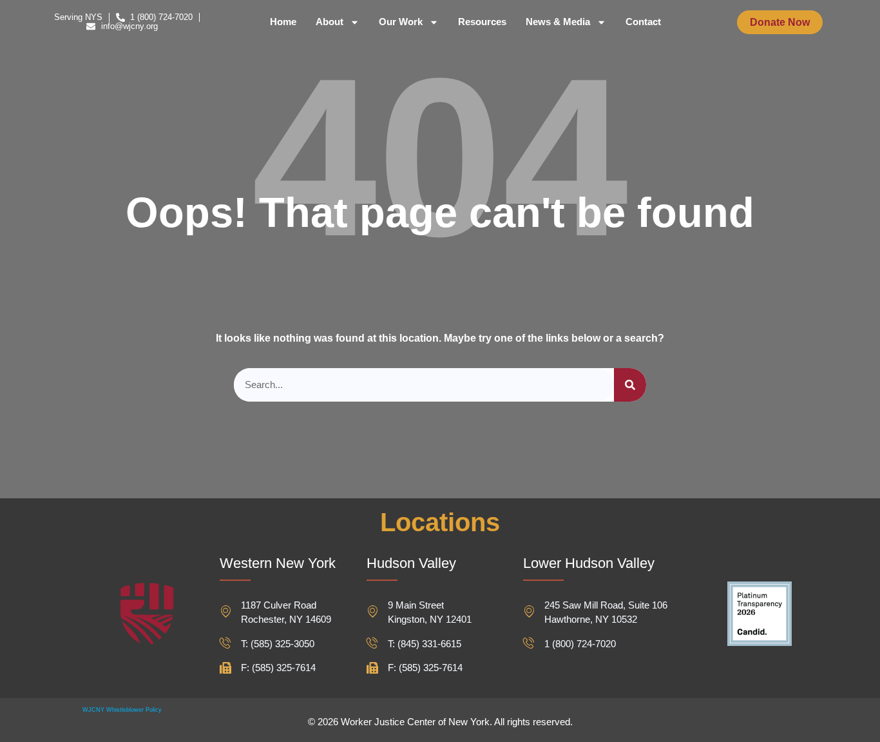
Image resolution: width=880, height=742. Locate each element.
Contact (643, 22)
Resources (482, 22)
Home (283, 22)
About (329, 22)
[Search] (630, 385)
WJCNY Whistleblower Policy (122, 710)
